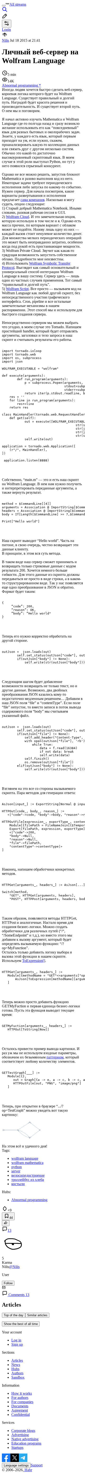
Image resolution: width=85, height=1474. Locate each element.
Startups (17, 1448)
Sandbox (18, 1377)
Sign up (17, 1344)
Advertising (20, 1435)
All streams (17, 4)
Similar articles (37, 1315)
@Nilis (14, 1267)
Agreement (19, 1410)
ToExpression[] (33, 961)
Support (36, 1465)
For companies (22, 1402)
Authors (17, 1373)
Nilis (5, 40)
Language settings (16, 1465)
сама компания (32, 200)
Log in (16, 1340)
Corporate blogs (23, 1431)
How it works (21, 1393)
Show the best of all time (21, 1324)
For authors (19, 1398)
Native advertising (24, 1439)
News (15, 1365)
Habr (28, 1470)
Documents (19, 1406)
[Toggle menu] (4, 5)
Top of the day (13, 1315)
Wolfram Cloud (17, 217)
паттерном (55, 1057)
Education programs (26, 1443)
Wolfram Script (17, 289)
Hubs (15, 1369)
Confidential (20, 1415)
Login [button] (6, 30)
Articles (17, 1360)
